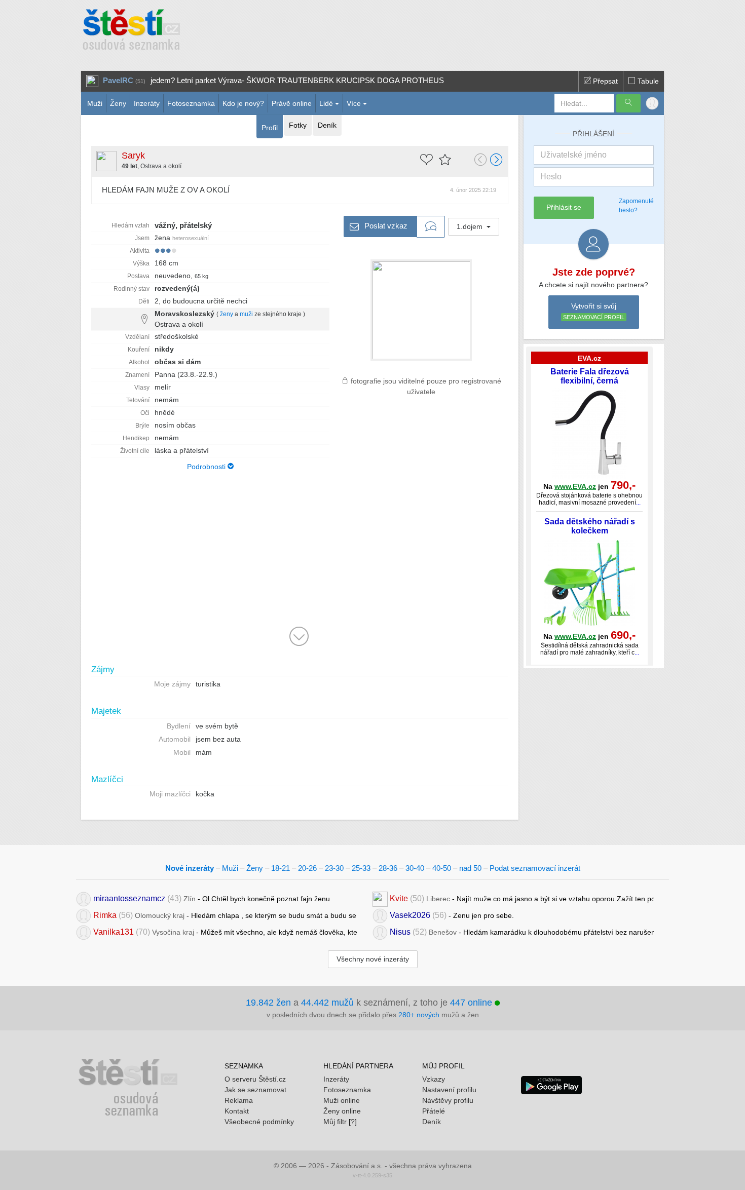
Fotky (298, 125)
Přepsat (604, 81)
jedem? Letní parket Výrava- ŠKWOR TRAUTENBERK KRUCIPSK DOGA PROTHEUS (297, 80)
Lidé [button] (326, 103)
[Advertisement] (411, 30)
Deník (327, 125)
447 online (472, 1002)
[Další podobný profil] (496, 160)
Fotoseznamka (191, 103)
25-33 (361, 868)
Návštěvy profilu (447, 1100)
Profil (270, 128)
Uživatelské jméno (573, 154)
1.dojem (471, 226)
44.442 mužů (327, 1002)
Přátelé (433, 1111)
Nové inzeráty (189, 868)
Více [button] (354, 103)
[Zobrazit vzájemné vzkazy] (431, 227)
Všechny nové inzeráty (373, 959)
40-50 (441, 868)
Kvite (399, 898)
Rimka (105, 914)
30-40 (414, 868)
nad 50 (470, 868)
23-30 (334, 868)
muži (246, 314)
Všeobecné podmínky (259, 1122)
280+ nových (418, 1015)
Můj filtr (335, 1122)
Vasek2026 (410, 914)
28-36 (388, 868)
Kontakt (237, 1111)
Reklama (239, 1100)
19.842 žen (268, 1002)
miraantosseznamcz (129, 898)
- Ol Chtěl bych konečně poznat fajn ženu (211, 898)
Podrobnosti (207, 467)
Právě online (292, 103)
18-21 (280, 868)
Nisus (400, 931)
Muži (94, 103)
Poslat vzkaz (384, 225)
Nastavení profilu (449, 1090)
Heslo (551, 176)
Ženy (118, 103)
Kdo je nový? (243, 103)
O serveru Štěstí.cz (255, 1079)
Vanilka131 (113, 931)
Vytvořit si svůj (593, 311)
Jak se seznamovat (255, 1090)
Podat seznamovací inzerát (535, 868)
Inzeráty (147, 103)
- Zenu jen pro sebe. (452, 914)
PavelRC (118, 80)
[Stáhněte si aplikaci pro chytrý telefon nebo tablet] (551, 1084)
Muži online (341, 1100)
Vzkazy (433, 1079)
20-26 (307, 868)
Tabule (647, 81)
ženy (226, 314)
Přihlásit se (563, 207)
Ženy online (342, 1111)
